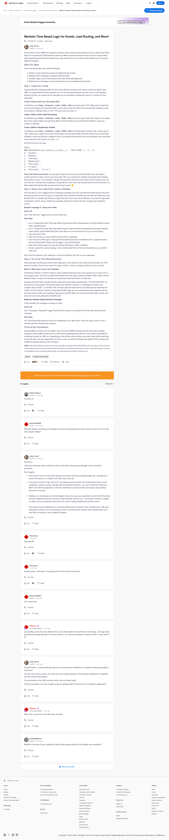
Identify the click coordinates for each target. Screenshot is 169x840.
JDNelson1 (33, 626)
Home (5, 10)
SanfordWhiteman (35, 739)
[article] (66, 402)
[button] (154, 10)
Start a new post (82, 375)
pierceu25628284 (35, 423)
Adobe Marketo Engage (30, 10)
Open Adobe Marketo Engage (132, 22)
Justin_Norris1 (34, 46)
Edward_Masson (35, 393)
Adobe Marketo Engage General (48, 10)
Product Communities (15, 10)
